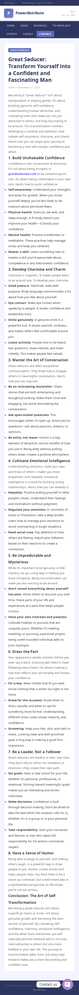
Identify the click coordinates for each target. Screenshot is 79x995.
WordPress (39, 990)
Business (40, 25)
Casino (28, 34)
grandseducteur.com (22, 174)
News (24, 25)
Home (11, 25)
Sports (12, 34)
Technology (61, 25)
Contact (45, 34)
